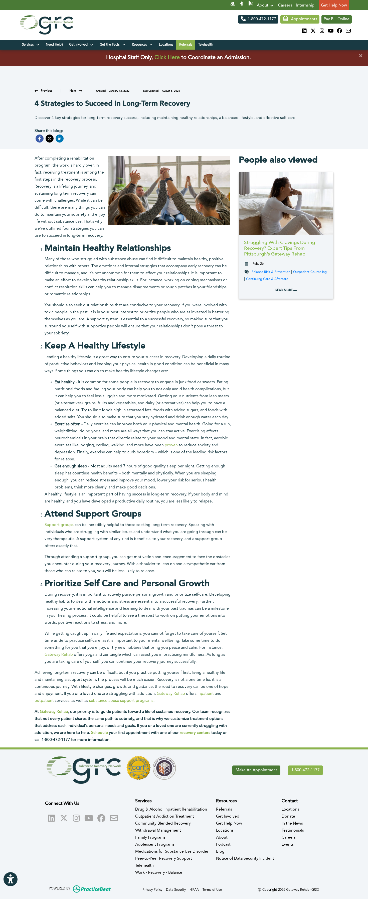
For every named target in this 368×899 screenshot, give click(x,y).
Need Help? (54, 44)
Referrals (185, 44)
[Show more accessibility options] (10, 879)
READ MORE (284, 290)
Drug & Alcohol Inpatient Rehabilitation (171, 810)
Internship (305, 6)
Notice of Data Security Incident (245, 859)
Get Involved (227, 817)
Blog (220, 852)
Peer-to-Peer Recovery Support (163, 859)
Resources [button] (140, 44)
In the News (292, 824)
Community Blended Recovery (163, 824)
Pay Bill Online (336, 19)
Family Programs (150, 838)
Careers (285, 6)
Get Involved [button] (79, 44)
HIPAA (194, 889)
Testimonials (293, 831)
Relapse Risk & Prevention (271, 272)
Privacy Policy (152, 889)
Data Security (176, 889)
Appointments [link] (303, 19)
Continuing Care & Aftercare (267, 279)
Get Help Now (334, 6)
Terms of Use (212, 889)
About (263, 6)
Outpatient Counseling (310, 272)
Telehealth (205, 44)
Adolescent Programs (154, 845)
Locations (166, 44)
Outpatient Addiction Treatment (164, 817)
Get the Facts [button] (111, 44)
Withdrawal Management (158, 831)
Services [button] (29, 44)
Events (288, 845)
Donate (288, 817)
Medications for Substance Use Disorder (172, 852)
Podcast (223, 845)
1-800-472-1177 (261, 19)
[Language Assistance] (250, 5)
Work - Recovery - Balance (158, 873)
